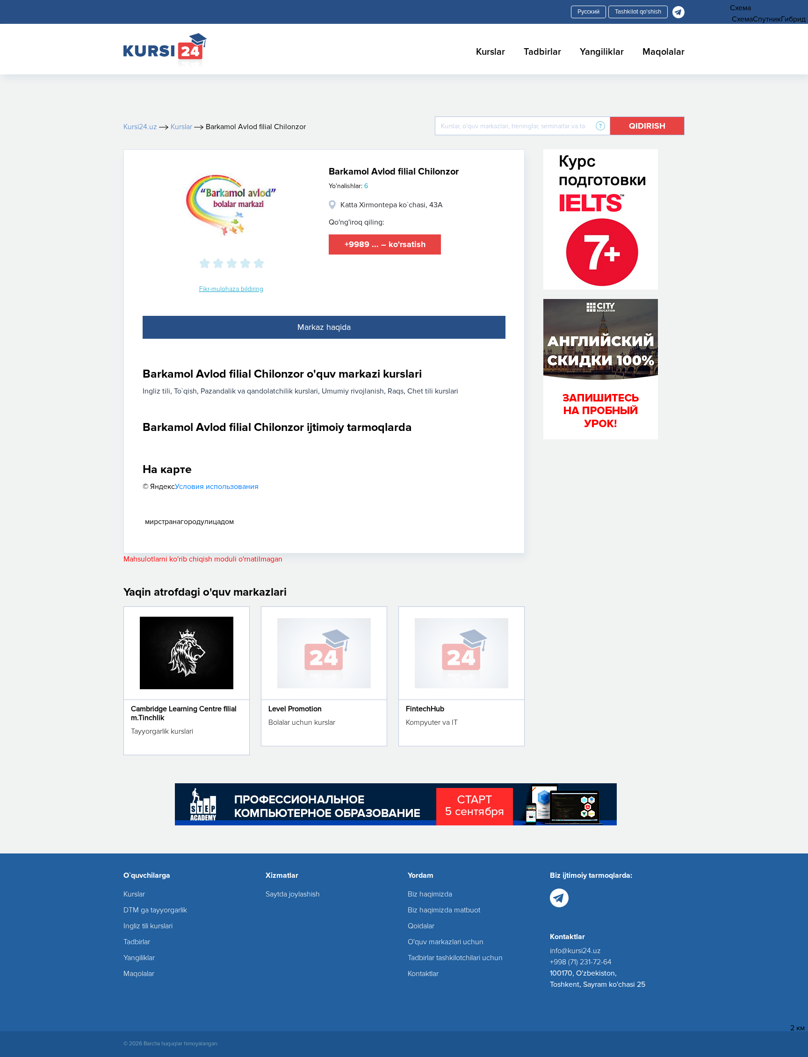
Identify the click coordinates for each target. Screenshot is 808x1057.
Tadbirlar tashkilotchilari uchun (455, 957)
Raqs (396, 391)
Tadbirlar (542, 52)
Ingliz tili (156, 391)
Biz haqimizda (430, 894)
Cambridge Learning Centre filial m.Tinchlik (184, 713)
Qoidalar (421, 926)
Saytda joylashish (293, 894)
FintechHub (425, 709)
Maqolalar (663, 52)
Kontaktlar (423, 973)
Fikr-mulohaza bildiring (231, 289)
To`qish (185, 391)
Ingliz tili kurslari (148, 926)
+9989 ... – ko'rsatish (385, 244)
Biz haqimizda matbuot (444, 910)
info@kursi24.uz (575, 950)
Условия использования (217, 486)
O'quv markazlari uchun (445, 942)
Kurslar (490, 52)
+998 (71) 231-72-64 (581, 962)
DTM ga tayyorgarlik (155, 910)
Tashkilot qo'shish (638, 11)
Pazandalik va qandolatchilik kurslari (259, 391)
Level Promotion (295, 709)
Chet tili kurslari (432, 391)
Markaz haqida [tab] (324, 327)
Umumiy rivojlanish (353, 391)
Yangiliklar (602, 52)
